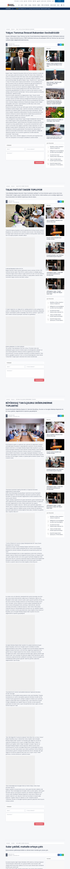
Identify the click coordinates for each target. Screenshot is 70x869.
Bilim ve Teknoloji (45, 5)
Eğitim (39, 5)
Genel (26, 5)
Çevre (22, 5)
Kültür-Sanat (53, 5)
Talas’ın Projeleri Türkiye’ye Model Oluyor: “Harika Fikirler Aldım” (31, 8)
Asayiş (29, 5)
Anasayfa (8, 29)
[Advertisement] (35, 20)
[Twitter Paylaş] (61, 45)
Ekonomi (34, 5)
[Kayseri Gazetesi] (11, 5)
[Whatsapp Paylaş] (63, 45)
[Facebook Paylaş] (59, 45)
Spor (58, 5)
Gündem (13, 843)
